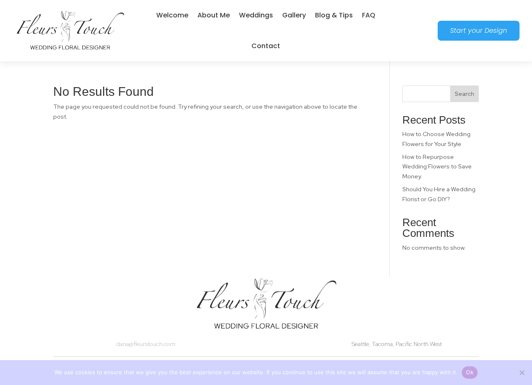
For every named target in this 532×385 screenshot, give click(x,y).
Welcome (172, 15)
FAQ (368, 15)
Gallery (294, 15)
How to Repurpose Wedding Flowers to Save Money (437, 166)
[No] (521, 372)
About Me (213, 15)
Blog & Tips (334, 15)
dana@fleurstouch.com (145, 344)
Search (464, 93)
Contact (265, 46)
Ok (469, 372)
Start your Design (478, 30)
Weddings (256, 15)
